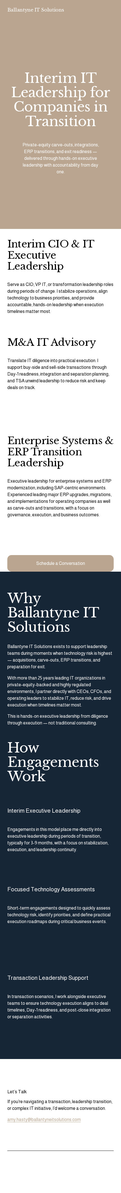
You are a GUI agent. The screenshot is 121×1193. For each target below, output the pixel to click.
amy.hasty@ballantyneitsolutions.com (44, 1119)
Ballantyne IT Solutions (35, 10)
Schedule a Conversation (60, 563)
